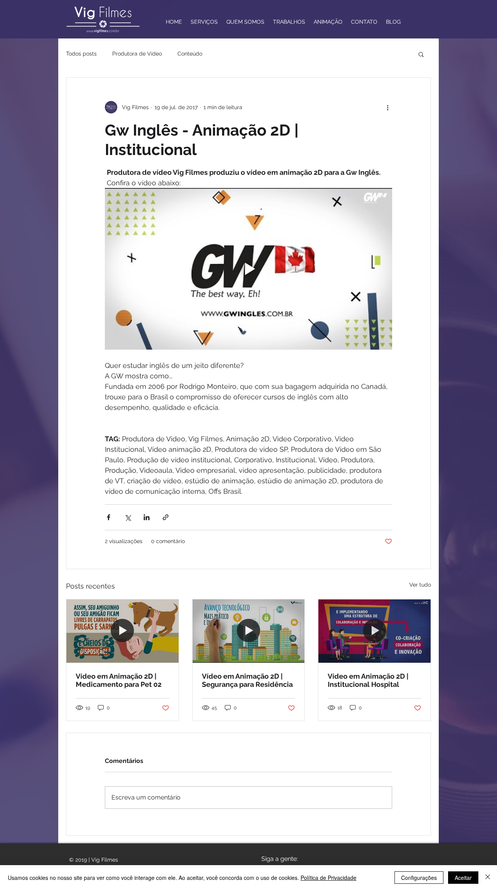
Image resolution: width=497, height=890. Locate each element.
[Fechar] (487, 877)
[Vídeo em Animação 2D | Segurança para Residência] (249, 630)
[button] (421, 54)
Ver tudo (420, 585)
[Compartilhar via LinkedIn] (146, 517)
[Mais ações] (387, 107)
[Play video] (248, 269)
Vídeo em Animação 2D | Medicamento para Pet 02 (119, 680)
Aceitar (463, 877)
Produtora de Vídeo (137, 54)
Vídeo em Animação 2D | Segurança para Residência (247, 680)
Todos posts (81, 54)
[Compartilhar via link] (165, 517)
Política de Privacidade (328, 877)
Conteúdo (189, 54)
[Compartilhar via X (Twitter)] (127, 517)
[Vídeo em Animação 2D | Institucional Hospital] (374, 630)
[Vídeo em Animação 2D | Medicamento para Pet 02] (122, 630)
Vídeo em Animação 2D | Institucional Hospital (368, 680)
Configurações (419, 877)
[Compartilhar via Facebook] (108, 517)
